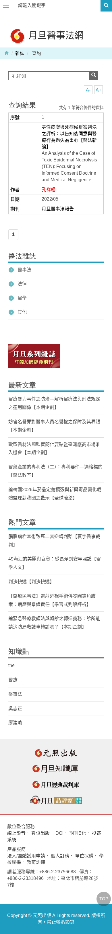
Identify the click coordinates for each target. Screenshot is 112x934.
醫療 (13, 679)
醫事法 (24, 269)
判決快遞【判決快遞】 (31, 581)
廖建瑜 (15, 722)
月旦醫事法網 (55, 35)
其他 (22, 312)
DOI (59, 833)
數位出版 (40, 833)
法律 (22, 283)
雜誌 (19, 53)
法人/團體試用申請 (26, 855)
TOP (103, 898)
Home (6, 52)
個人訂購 (60, 855)
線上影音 (16, 833)
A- (88, 89)
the (11, 665)
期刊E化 (77, 833)
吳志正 (15, 708)
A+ (98, 89)
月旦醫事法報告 (58, 208)
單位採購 (84, 855)
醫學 (22, 298)
